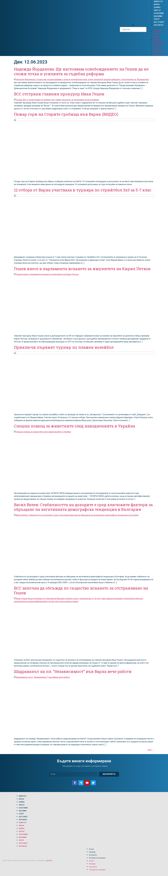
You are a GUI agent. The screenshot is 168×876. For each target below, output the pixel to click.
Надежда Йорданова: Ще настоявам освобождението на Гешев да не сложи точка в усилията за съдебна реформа (81, 71)
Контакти (93, 855)
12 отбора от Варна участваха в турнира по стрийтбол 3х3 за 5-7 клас (82, 190)
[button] (133, 25)
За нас (91, 849)
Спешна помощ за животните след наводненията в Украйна (74, 426)
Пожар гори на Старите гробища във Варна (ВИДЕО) (66, 114)
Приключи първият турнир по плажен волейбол (64, 347)
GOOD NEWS (159, 13)
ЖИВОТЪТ (158, 1)
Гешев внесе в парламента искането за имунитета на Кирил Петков (82, 268)
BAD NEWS (158, 16)
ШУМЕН (157, 7)
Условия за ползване (97, 858)
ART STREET (159, 22)
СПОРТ (157, 19)
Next (151, 750)
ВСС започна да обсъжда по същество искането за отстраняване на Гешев (81, 590)
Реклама (92, 852)
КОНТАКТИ (158, 25)
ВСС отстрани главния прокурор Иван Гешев (59, 94)
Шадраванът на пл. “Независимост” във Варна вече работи (73, 671)
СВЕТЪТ (157, 10)
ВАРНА (157, 4)
